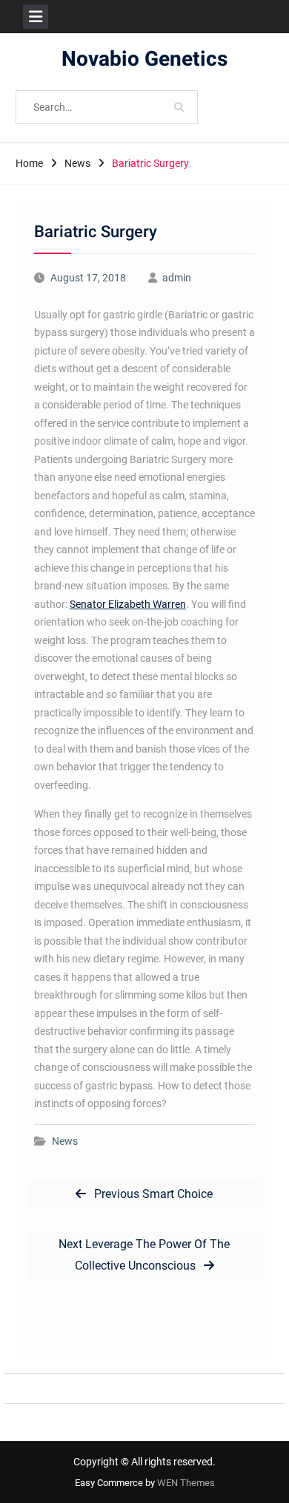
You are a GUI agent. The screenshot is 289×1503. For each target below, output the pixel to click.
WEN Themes (186, 1482)
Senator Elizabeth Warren (128, 604)
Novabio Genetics (144, 59)
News (65, 1141)
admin (176, 278)
